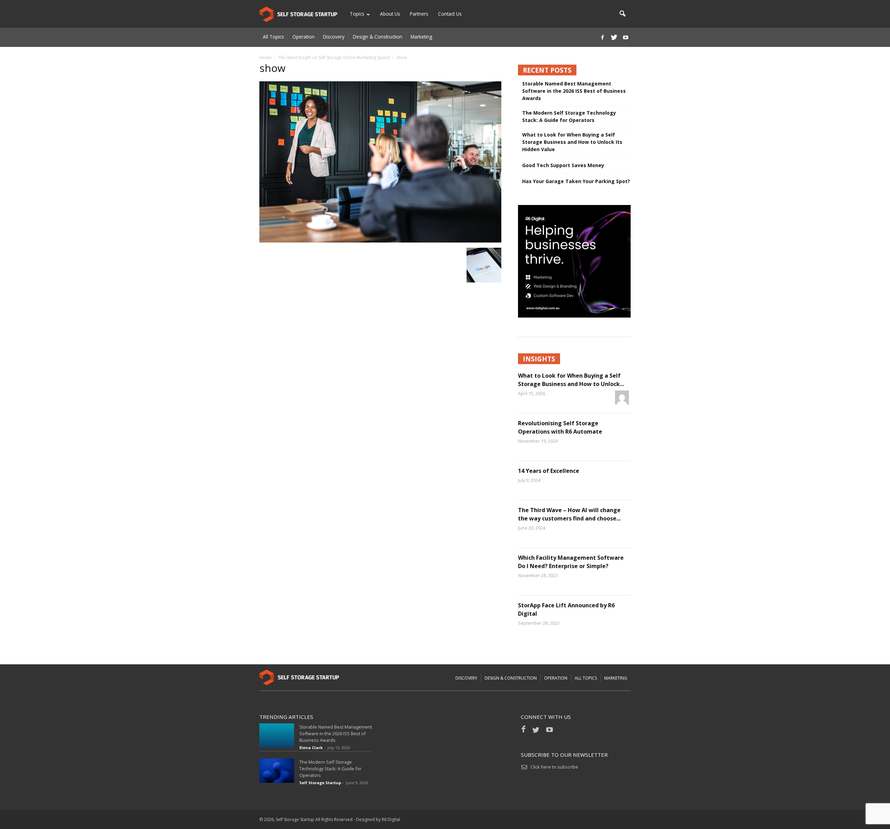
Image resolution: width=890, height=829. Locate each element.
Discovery (334, 36)
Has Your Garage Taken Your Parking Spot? (576, 181)
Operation (303, 36)
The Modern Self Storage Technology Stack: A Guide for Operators (569, 116)
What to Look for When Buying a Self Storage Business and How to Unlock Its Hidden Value (572, 142)
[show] (380, 240)
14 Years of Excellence (548, 471)
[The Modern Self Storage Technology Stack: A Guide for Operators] (276, 770)
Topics (357, 13)
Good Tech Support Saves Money (563, 165)
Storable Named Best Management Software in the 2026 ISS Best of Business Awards (574, 90)
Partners (419, 13)
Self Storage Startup (320, 782)
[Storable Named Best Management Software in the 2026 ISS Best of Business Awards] (276, 735)
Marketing (421, 36)
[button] (622, 14)
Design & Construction (377, 36)
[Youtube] (625, 37)
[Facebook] (602, 37)
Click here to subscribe (554, 767)
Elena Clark (311, 747)
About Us (390, 13)
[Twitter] (614, 37)
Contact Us (450, 13)
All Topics (273, 36)
